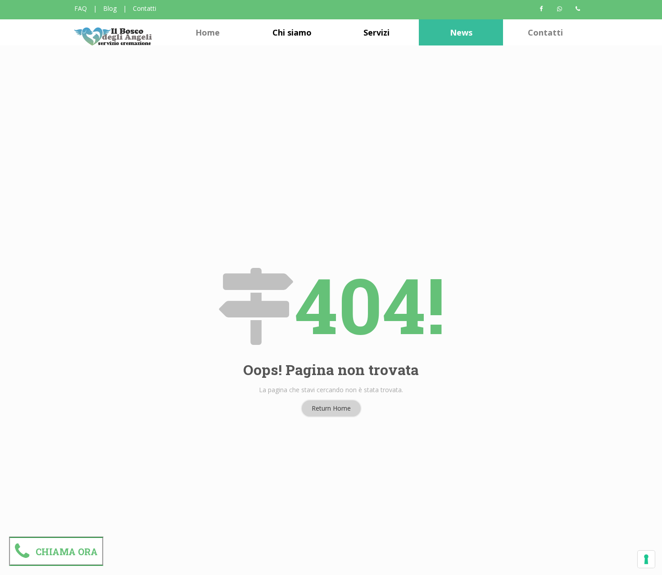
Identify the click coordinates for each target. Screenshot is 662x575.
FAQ (80, 8)
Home (207, 32)
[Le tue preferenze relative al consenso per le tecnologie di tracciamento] (646, 559)
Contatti (144, 8)
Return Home (331, 408)
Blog (110, 8)
